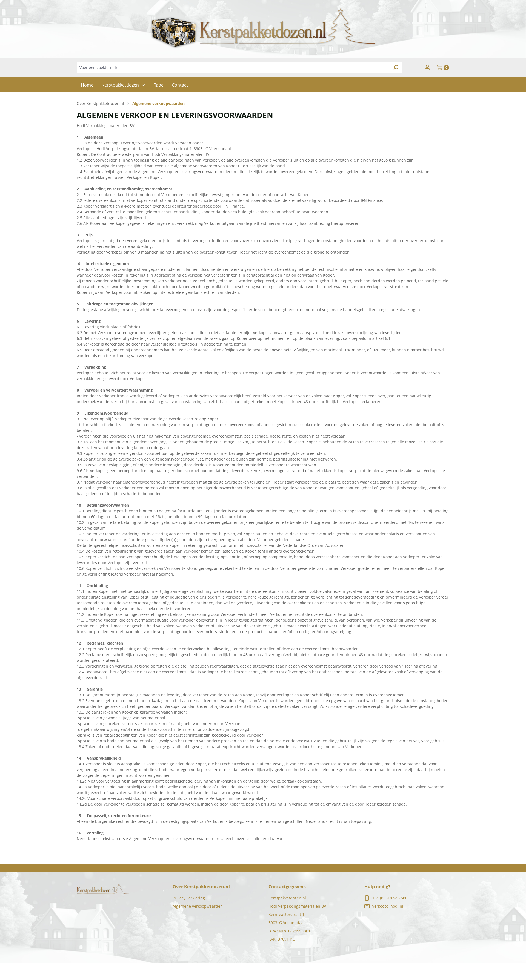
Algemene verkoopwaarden (198, 906)
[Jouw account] (427, 68)
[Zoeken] (395, 67)
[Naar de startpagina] (263, 28)
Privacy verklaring (189, 898)
